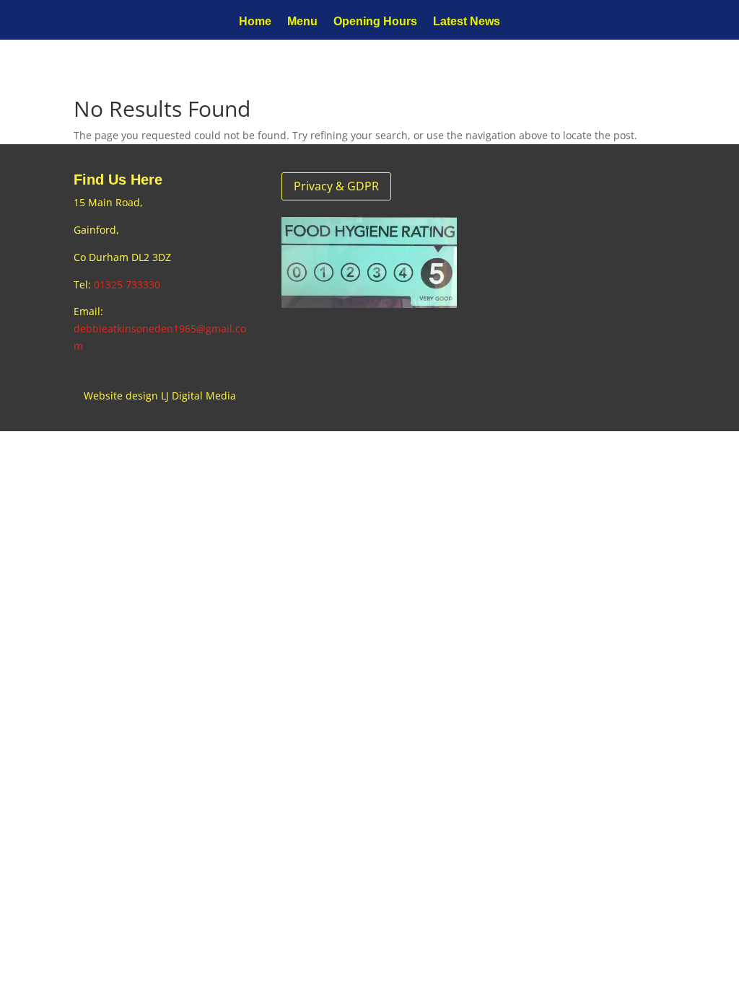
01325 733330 (127, 284)
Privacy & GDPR (336, 186)
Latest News (466, 22)
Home (255, 22)
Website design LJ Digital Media (160, 395)
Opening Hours (375, 22)
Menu (302, 22)
